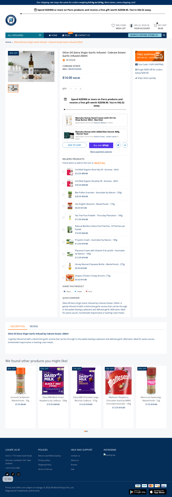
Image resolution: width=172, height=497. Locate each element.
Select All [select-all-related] (99, 163)
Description (17, 326)
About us (75, 460)
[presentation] (10, 399)
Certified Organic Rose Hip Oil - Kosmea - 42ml (97, 169)
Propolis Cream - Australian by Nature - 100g (96, 240)
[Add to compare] (125, 145)
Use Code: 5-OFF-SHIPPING (151, 64)
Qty (64, 88)
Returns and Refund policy (49, 455)
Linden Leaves (111, 136)
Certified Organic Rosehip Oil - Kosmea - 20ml (96, 181)
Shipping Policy (44, 464)
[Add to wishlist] (118, 145)
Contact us (75, 455)
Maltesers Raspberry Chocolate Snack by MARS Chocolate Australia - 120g (118, 400)
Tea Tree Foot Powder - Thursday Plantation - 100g (99, 215)
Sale (72, 469)
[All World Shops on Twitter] (7, 474)
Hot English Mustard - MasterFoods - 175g (95, 204)
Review (34, 326)
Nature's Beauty (100, 123)
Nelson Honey (99, 136)
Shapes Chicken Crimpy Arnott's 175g (92, 275)
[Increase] (80, 89)
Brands (74, 464)
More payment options (101, 151)
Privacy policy (44, 460)
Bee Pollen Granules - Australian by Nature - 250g (98, 192)
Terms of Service (45, 469)
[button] (85, 431)
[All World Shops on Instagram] (18, 474)
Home (8, 42)
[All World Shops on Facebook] (13, 474)
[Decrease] (71, 89)
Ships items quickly (147, 78)
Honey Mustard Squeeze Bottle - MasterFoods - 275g (100, 264)
